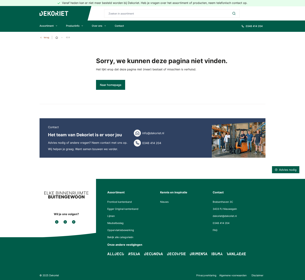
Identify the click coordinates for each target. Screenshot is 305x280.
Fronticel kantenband (119, 201)
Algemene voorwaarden (233, 275)
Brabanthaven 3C (223, 201)
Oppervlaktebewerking (120, 230)
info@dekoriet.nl (153, 133)
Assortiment (47, 25)
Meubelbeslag (115, 222)
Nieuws (164, 201)
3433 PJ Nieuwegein (225, 208)
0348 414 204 (151, 143)
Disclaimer (257, 275)
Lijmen (111, 215)
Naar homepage (110, 85)
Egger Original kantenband (122, 208)
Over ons (97, 25)
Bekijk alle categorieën (120, 237)
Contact (119, 25)
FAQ (215, 230)
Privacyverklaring (206, 275)
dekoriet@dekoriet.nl (225, 215)
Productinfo (72, 25)
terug (46, 37)
